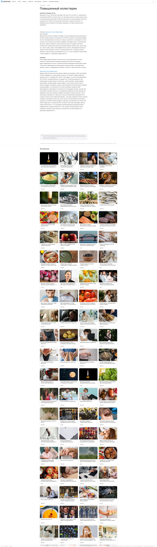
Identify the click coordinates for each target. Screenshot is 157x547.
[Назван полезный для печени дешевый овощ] (49, 220)
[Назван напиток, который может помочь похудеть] (108, 299)
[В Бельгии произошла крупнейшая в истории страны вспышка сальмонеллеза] (108, 515)
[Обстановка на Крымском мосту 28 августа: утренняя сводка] (88, 240)
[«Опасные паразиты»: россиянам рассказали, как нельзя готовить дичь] (108, 220)
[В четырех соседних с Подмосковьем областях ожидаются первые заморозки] (88, 417)
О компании (6, 546)
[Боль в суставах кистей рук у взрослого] (88, 358)
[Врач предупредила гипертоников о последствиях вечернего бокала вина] (108, 475)
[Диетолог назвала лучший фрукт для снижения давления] (108, 377)
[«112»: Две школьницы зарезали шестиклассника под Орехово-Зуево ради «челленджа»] (49, 161)
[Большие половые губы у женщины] (108, 161)
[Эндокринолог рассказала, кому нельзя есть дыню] (88, 279)
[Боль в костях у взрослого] (68, 456)
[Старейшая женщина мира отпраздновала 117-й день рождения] (49, 456)
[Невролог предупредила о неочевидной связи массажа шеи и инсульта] (68, 475)
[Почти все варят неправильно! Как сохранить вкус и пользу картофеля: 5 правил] (49, 181)
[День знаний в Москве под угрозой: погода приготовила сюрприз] (108, 338)
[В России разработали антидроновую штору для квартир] (68, 436)
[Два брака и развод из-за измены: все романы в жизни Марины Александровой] (108, 279)
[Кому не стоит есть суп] (49, 515)
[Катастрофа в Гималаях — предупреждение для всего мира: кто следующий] (68, 201)
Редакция (108, 546)
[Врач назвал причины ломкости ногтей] (49, 417)
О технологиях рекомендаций (137, 546)
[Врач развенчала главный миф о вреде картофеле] (108, 318)
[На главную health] (7, 1)
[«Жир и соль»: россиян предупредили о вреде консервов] (68, 259)
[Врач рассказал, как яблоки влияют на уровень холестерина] (88, 181)
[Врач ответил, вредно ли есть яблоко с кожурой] (68, 240)
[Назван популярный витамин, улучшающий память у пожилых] (88, 201)
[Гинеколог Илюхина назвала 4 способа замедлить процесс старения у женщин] (68, 495)
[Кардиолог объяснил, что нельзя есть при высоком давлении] (108, 181)
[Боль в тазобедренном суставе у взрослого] (49, 338)
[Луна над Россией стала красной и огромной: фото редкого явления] (68, 377)
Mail (2, 546)
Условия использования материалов (117, 546)
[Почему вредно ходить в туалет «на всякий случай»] (49, 318)
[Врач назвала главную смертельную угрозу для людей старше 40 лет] (88, 220)
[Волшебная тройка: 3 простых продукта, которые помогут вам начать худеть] (49, 259)
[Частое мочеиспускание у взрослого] (49, 358)
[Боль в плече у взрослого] (49, 495)
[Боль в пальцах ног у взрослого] (68, 358)
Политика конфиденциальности (149, 546)
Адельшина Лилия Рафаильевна (54, 32)
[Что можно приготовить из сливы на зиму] (68, 534)
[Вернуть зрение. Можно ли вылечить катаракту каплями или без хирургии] (108, 436)
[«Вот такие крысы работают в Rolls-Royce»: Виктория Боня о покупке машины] (68, 279)
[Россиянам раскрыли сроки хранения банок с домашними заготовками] (88, 436)
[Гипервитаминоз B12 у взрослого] (68, 318)
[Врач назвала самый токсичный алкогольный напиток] (49, 201)
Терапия (48, 5)
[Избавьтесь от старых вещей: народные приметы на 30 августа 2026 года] (68, 417)
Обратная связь (128, 546)
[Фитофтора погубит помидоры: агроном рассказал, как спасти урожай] (88, 299)
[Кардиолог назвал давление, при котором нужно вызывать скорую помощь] (68, 181)
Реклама (10, 546)
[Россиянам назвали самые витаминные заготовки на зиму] (68, 338)
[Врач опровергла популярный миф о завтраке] (88, 495)
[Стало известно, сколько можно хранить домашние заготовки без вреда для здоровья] (108, 397)
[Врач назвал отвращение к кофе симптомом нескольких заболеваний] (49, 299)
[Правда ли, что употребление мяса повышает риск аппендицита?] (108, 456)
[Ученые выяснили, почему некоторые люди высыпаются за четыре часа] (49, 436)
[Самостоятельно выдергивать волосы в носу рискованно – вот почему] (88, 534)
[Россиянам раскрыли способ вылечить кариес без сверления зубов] (108, 417)
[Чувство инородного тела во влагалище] (108, 240)
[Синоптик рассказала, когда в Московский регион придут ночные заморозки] (108, 495)
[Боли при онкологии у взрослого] (88, 338)
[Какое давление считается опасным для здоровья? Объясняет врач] (68, 161)
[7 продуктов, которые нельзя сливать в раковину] (49, 240)
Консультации (42, 5)
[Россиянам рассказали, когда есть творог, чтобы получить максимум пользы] (68, 220)
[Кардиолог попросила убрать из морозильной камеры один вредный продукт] (88, 161)
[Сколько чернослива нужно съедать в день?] (88, 259)
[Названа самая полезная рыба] (108, 201)
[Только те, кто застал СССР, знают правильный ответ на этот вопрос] (88, 515)
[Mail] (2, 1)
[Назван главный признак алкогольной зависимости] (49, 377)
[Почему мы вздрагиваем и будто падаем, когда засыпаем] (49, 534)
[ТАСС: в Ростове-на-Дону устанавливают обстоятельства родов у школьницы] (108, 259)
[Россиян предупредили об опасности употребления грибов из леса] (108, 358)
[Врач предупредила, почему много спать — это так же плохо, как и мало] (68, 299)
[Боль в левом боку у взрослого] (68, 397)
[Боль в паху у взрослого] (88, 397)
